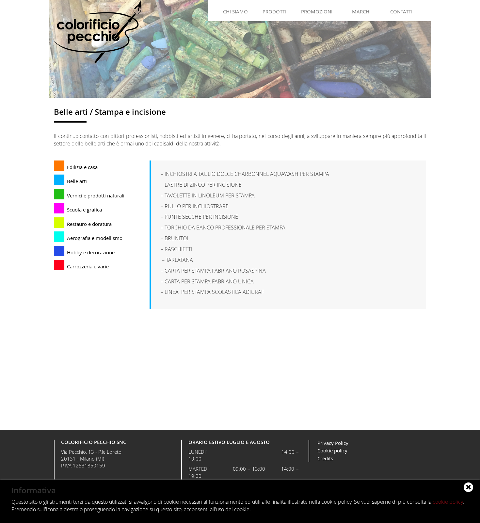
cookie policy (448, 501)
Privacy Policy (332, 443)
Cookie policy (332, 450)
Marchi (361, 11)
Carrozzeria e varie (88, 266)
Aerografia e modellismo (94, 238)
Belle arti (77, 181)
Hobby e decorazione (91, 252)
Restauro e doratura (89, 224)
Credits (325, 458)
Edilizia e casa (82, 167)
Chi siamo (235, 11)
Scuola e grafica (84, 209)
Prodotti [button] (274, 11)
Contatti (401, 11)
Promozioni (316, 11)
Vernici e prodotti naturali (95, 195)
